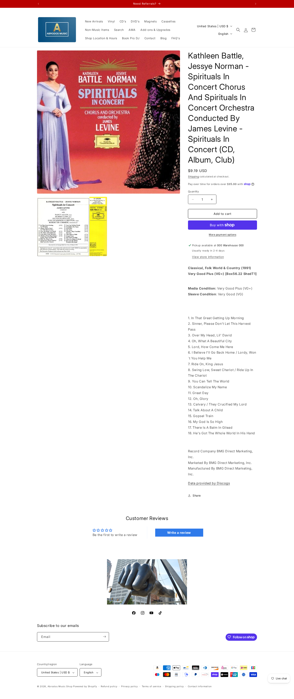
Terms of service (151, 686)
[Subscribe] (104, 636)
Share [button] (197, 495)
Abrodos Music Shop (60, 686)
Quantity (193, 191)
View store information (208, 256)
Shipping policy (174, 686)
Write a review (179, 532)
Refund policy (109, 686)
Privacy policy (129, 686)
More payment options (222, 234)
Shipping (193, 176)
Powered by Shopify (85, 686)
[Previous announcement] (38, 4)
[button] (238, 29)
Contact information (200, 686)
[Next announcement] (255, 4)
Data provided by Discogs (209, 483)
